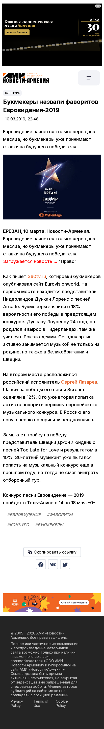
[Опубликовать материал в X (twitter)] (65, 564)
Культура (12, 93)
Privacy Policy (17, 703)
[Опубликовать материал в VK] (53, 564)
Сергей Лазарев (79, 382)
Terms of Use (41, 703)
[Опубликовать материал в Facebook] (40, 564)
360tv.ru (37, 276)
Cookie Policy (62, 703)
